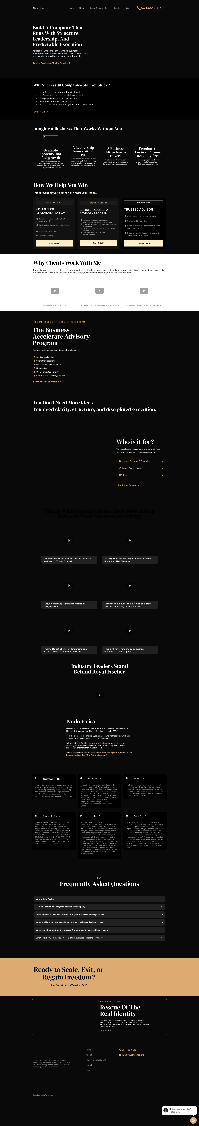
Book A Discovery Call (99, 8)
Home (71, 8)
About (82, 8)
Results (117, 8)
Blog (127, 8)
